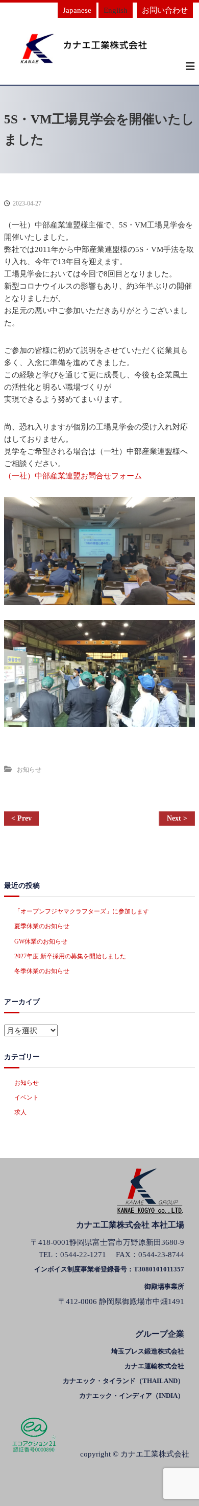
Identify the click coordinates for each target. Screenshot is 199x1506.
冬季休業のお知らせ (41, 971)
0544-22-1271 (83, 1254)
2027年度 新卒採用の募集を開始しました (70, 956)
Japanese (77, 10)
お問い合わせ (165, 10)
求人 (20, 1112)
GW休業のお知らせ (40, 941)
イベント (26, 1097)
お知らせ (29, 769)
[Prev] (21, 818)
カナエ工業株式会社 (154, 1454)
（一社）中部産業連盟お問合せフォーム (73, 476)
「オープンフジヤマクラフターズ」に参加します (81, 911)
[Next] (177, 818)
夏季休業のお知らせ (41, 926)
